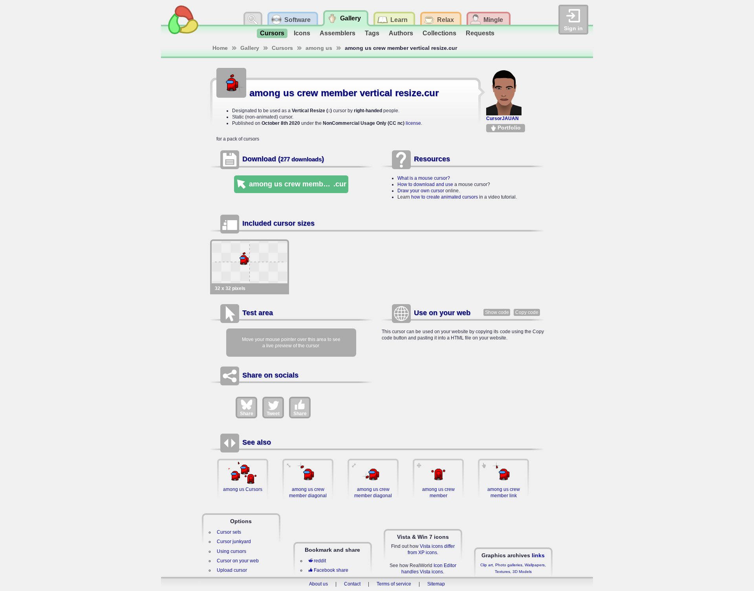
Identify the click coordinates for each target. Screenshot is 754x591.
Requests (480, 33)
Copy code (526, 312)
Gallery (249, 48)
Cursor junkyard (234, 541)
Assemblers (337, 33)
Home (220, 48)
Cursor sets (229, 532)
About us (318, 584)
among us (319, 48)
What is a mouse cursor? (423, 178)
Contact (352, 584)
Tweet (273, 413)
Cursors (272, 33)
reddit (320, 561)
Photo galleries (508, 565)
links (538, 555)
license (413, 123)
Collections (439, 33)
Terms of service (394, 584)
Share (246, 413)
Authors (401, 33)
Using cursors (231, 551)
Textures (502, 571)
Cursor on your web (238, 561)
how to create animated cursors (444, 197)
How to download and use (425, 184)
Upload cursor (232, 570)
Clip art (486, 565)
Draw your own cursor (420, 190)
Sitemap (436, 584)
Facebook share (331, 570)
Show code (497, 312)
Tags (372, 33)
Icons (302, 33)
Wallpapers (535, 565)
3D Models (522, 571)
